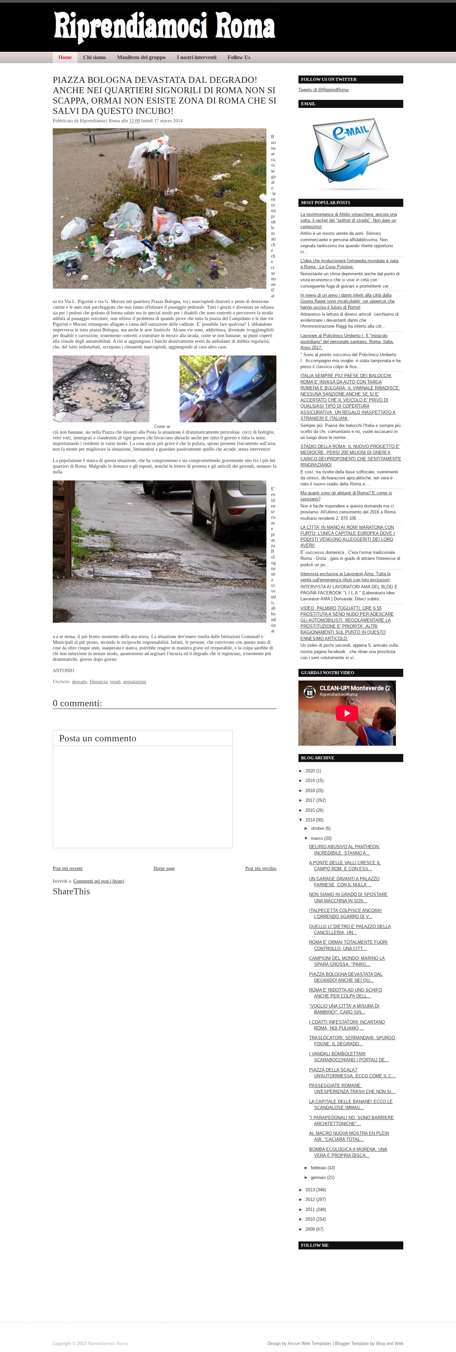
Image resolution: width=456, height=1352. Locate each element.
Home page (164, 868)
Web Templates (316, 1343)
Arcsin (294, 1343)
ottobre (318, 828)
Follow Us (239, 57)
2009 (310, 1229)
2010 (310, 1219)
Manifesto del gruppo (141, 57)
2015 (310, 810)
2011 (310, 1209)
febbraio (319, 1167)
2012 (310, 1199)
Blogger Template (352, 1343)
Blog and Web (389, 1343)
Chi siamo (94, 57)
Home (65, 57)
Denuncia (98, 681)
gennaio (319, 1177)
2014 (310, 819)
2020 (310, 770)
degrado (79, 681)
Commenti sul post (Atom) (98, 881)
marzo (317, 838)
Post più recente (68, 868)
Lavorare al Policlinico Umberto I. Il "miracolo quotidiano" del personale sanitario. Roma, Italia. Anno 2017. (347, 341)
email (115, 681)
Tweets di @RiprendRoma (323, 89)
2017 (310, 800)
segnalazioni (134, 681)
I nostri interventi (196, 57)
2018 (310, 790)
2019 (310, 780)
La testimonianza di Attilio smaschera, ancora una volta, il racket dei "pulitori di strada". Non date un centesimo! (348, 220)
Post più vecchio (260, 868)
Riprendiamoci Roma (108, 1343)
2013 (310, 1189)
